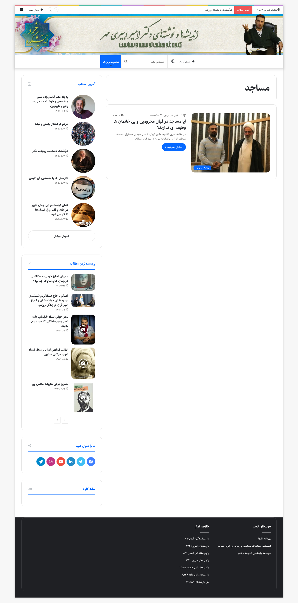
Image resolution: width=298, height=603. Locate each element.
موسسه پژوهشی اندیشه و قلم (254, 553)
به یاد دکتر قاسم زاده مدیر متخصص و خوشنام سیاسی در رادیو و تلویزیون (50, 102)
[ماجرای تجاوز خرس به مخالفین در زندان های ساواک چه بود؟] (83, 282)
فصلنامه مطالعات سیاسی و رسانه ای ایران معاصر (244, 546)
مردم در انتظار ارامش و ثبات (51, 124)
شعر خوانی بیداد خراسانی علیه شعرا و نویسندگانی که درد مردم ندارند (49, 321)
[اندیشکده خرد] (149, 34)
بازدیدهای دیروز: (199, 560)
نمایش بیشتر (61, 236)
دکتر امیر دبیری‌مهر (173, 116)
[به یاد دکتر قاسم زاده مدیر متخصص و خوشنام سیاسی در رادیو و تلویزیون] (83, 107)
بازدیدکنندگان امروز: (198, 553)
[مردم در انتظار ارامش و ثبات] (83, 134)
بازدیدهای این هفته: (197, 567)
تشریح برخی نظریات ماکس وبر (50, 384)
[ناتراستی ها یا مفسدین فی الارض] (83, 188)
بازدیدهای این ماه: (198, 574)
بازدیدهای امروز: (199, 546)
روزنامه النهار (264, 538)
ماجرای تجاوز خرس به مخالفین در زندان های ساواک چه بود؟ (49, 278)
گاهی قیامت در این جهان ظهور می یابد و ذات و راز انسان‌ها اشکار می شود (50, 210)
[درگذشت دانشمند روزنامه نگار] (83, 161)
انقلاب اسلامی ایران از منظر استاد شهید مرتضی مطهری (48, 352)
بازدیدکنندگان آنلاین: (197, 538)
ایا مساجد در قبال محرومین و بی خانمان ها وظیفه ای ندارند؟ (149, 124)
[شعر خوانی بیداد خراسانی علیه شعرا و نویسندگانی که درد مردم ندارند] (83, 330)
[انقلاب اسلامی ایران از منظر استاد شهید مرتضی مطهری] (83, 363)
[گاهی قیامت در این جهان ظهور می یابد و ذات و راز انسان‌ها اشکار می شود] (83, 215)
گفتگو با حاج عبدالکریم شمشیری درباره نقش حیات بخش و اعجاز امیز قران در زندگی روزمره (48, 300)
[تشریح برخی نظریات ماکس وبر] (83, 398)
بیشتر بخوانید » (174, 147)
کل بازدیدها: (202, 582)
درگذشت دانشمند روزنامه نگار (215, 10)
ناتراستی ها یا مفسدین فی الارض (48, 178)
